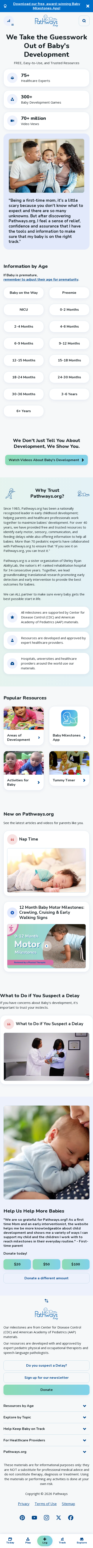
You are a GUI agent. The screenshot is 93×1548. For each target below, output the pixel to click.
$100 (75, 1264)
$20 (17, 1264)
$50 (46, 1264)
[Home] (46, 21)
